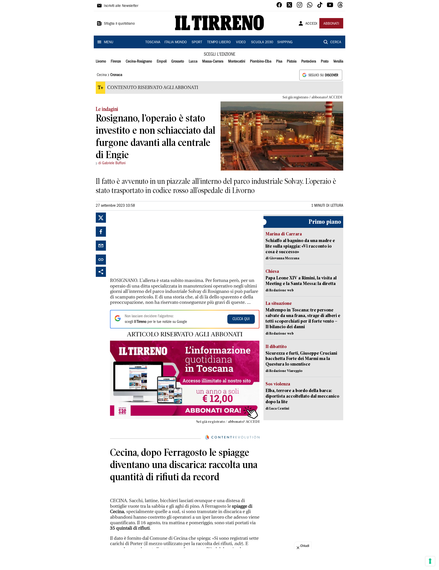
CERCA (335, 42)
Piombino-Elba (260, 61)
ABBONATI (331, 24)
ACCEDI (311, 24)
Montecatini (236, 61)
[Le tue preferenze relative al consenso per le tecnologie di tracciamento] (430, 561)
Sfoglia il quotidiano (119, 24)
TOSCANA (152, 42)
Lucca (193, 61)
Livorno (101, 61)
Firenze (116, 61)
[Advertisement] (148, 244)
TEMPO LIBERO (219, 42)
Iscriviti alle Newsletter (121, 6)
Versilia (338, 61)
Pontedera (308, 61)
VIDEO (241, 42)
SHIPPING (284, 42)
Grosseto (177, 61)
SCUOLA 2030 (262, 42)
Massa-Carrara (212, 61)
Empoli (162, 61)
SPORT (197, 42)
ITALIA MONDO (175, 42)
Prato (324, 61)
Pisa (279, 61)
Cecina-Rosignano (139, 61)
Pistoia (291, 61)
